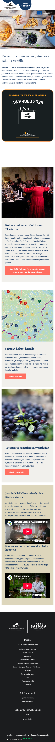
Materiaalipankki (27, 681)
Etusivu (27, 639)
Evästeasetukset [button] (14, 739)
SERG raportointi (27, 692)
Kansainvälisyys (27, 701)
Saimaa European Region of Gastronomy (27, 667)
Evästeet (10, 735)
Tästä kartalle (15, 376)
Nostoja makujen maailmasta (27, 663)
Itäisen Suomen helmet (27, 649)
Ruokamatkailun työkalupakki (27, 709)
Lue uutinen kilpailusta (36, 515)
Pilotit (27, 677)
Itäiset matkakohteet (27, 659)
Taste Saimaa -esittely (27, 644)
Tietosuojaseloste (22, 735)
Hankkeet (27, 670)
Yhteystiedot (27, 719)
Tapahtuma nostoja (27, 698)
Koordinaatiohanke (27, 674)
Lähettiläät (27, 684)
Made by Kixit (27, 738)
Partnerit (27, 656)
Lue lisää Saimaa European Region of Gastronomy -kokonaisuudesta (27, 271)
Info (27, 714)
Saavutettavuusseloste (40, 735)
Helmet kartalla (27, 652)
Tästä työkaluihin (17, 472)
